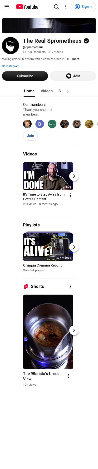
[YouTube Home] (27, 6)
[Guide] (7, 6)
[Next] (74, 176)
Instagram (12, 66)
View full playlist (34, 270)
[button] (68, 91)
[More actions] (70, 195)
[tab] (29, 91)
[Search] (56, 6)
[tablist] (49, 91)
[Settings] (66, 6)
